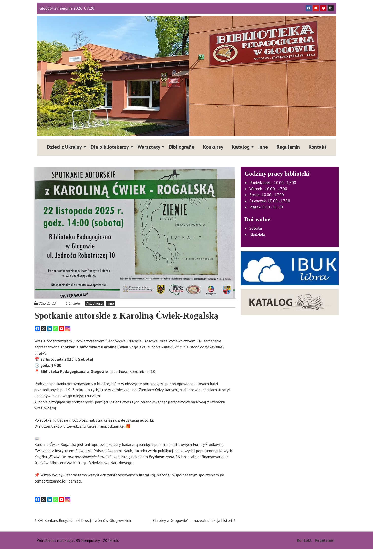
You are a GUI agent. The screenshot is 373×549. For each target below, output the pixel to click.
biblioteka (73, 303)
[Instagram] (67, 328)
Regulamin (288, 147)
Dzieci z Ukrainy (64, 147)
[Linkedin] (49, 328)
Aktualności (94, 303)
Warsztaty (149, 147)
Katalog (241, 147)
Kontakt (317, 147)
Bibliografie (181, 147)
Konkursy (213, 147)
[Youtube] (61, 328)
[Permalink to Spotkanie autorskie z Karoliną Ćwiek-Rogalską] (135, 232)
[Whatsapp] (55, 328)
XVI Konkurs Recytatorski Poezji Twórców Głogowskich (83, 520)
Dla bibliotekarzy (110, 147)
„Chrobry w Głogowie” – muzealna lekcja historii (193, 520)
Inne (263, 147)
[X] (43, 328)
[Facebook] (37, 328)
